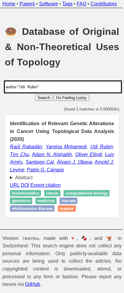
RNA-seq (19, 208)
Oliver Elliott (88, 154)
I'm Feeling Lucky (71, 97)
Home (8, 3)
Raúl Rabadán (26, 146)
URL (15, 185)
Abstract (24, 177)
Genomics (70, 200)
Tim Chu (19, 154)
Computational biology (33, 200)
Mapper (88, 208)
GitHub (32, 284)
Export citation (45, 185)
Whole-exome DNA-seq (53, 208)
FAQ (81, 3)
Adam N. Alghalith (52, 154)
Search (44, 97)
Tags (67, 3)
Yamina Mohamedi (66, 146)
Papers (27, 3)
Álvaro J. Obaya (74, 162)
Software (48, 3)
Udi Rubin (101, 146)
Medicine (95, 200)
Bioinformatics (25, 193)
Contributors (104, 3)
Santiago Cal (40, 162)
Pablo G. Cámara (45, 169)
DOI (25, 185)
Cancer (52, 193)
